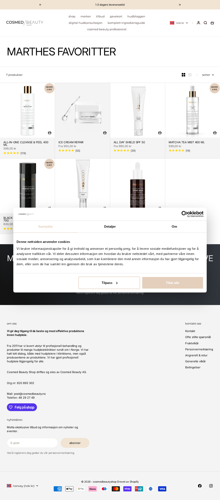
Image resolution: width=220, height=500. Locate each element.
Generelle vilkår (195, 361)
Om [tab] (174, 226)
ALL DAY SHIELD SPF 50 (129, 142)
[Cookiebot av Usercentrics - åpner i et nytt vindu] (184, 214)
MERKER (86, 16)
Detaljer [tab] (110, 226)
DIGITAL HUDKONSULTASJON (85, 22)
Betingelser (192, 367)
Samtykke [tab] (45, 226)
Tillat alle (172, 282)
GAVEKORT (116, 16)
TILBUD (100, 16)
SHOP (72, 16)
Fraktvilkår (192, 343)
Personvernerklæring (199, 349)
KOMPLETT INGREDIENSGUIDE (126, 22)
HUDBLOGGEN (136, 16)
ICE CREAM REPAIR (70, 142)
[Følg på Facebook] (200, 486)
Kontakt (190, 331)
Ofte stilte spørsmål (198, 337)
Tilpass (107, 282)
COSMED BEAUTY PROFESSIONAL (107, 29)
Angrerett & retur (196, 355)
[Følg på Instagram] (211, 486)
